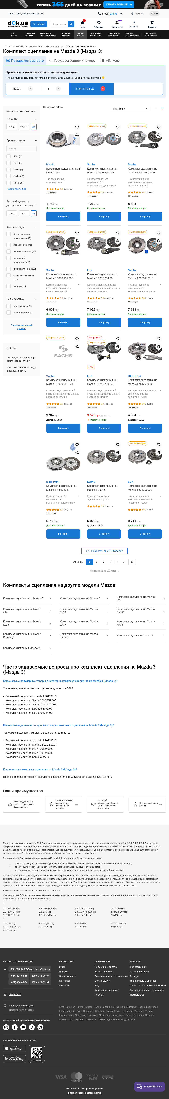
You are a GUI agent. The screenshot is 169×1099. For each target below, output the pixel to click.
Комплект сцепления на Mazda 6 (80, 598)
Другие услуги (102, 980)
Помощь (99, 994)
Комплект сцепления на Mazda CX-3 (79, 611)
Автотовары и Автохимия (151, 35)
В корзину (63, 216)
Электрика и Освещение (114, 35)
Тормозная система (30, 35)
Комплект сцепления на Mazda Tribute (79, 635)
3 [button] (103, 562)
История (63, 971)
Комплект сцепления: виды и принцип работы (21, 369)
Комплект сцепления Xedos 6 (135, 635)
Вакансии (64, 985)
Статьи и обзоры (139, 971)
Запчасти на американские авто (148, 985)
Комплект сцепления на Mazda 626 (22, 611)
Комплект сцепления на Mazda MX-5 (136, 623)
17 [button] (132, 562)
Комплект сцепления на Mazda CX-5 (22, 623)
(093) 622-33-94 (40, 982)
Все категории (138, 967)
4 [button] (110, 562)
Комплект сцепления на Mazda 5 (23, 598)
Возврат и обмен (104, 971)
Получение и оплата (28, 13)
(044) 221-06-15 (18, 975)
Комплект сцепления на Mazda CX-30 (136, 611)
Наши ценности (67, 976)
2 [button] (96, 562)
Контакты (64, 980)
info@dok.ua (15, 994)
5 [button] (117, 562)
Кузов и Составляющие (133, 35)
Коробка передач (80, 35)
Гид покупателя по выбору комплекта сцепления (21, 359)
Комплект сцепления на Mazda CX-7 (79, 623)
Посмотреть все (16, 188)
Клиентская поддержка (107, 990)
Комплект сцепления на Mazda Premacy (22, 635)
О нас (11, 13)
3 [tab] (48, 88)
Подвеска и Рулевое (66, 35)
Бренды (134, 976)
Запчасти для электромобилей (147, 990)
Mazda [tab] (17, 88)
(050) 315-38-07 (40, 975)
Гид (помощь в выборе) (143, 980)
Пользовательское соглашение (112, 976)
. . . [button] (125, 562)
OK (33, 126)
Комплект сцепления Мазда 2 (21, 648)
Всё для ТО (14, 35)
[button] (38, 24)
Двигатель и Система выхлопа (48, 35)
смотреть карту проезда (21, 1010)
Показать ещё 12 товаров (107, 551)
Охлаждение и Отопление (95, 35)
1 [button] (89, 562)
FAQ (97, 985)
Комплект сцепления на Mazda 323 (136, 598)
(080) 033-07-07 (18, 969)
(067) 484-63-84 (18, 982)
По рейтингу (119, 109)
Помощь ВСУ (137, 994)
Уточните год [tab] (85, 88)
